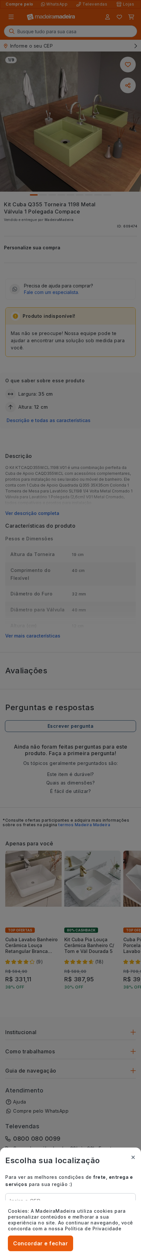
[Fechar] (133, 1157)
